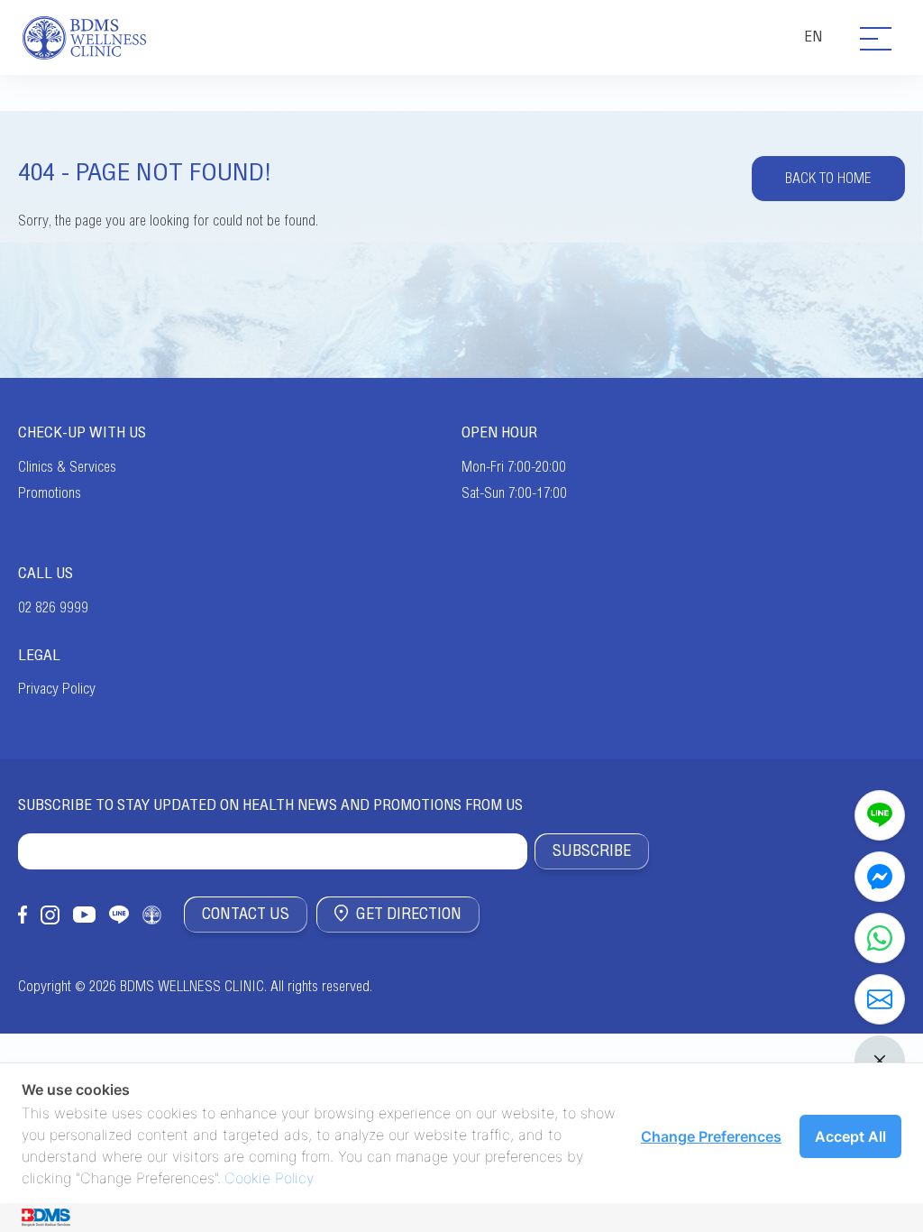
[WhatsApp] (879, 938)
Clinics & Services (67, 467)
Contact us (245, 913)
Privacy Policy (57, 689)
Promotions (49, 493)
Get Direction (409, 913)
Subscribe (592, 850)
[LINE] (879, 815)
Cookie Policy (269, 1178)
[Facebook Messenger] (879, 876)
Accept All (850, 1136)
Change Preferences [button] (711, 1136)
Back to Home (828, 178)
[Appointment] (879, 999)
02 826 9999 (53, 608)
